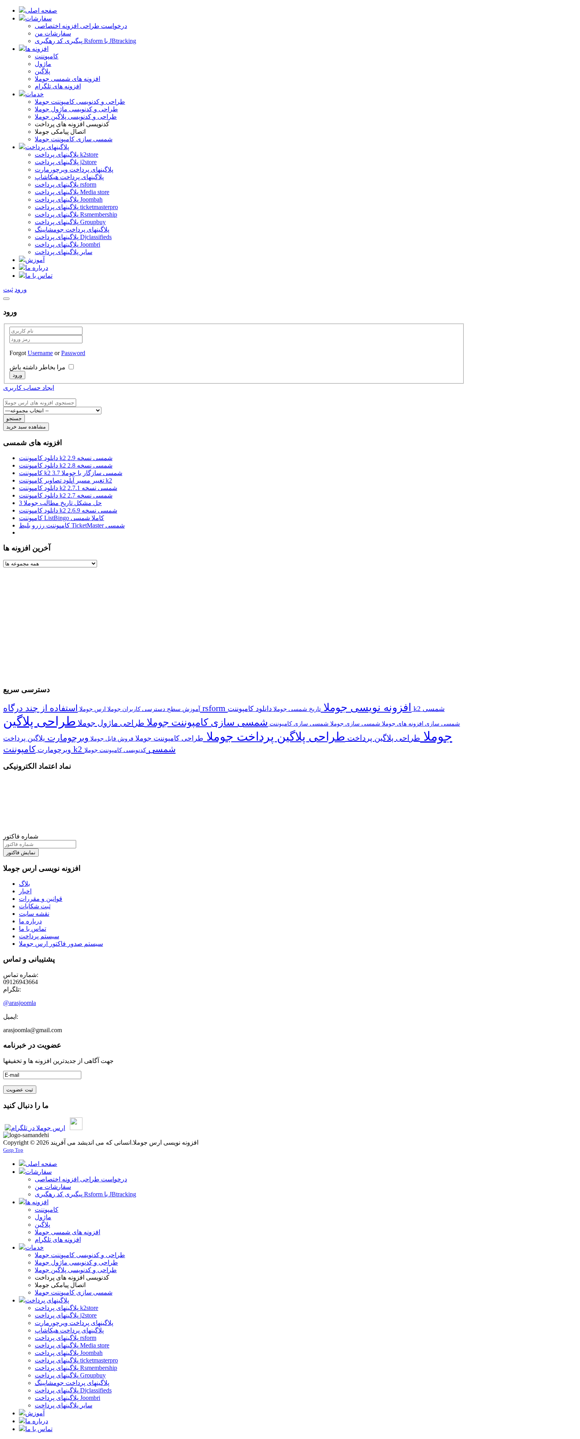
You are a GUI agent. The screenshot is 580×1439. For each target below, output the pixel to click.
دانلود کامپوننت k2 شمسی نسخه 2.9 (65, 458)
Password (73, 353)
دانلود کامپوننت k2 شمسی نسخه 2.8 (65, 465)
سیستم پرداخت (39, 936)
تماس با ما (32, 928)
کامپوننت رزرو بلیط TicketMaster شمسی (72, 525)
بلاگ (24, 883)
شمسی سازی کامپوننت (298, 723)
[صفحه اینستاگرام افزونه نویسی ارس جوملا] (76, 1128)
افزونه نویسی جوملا (366, 707)
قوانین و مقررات (40, 898)
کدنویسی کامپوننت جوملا (115, 750)
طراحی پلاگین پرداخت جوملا (274, 736)
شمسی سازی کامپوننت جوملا (206, 722)
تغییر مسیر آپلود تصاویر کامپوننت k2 (65, 480)
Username (40, 353)
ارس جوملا (92, 708)
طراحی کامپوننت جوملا (168, 738)
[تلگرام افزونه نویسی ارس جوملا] (35, 1128)
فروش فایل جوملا (111, 738)
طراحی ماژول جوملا (110, 723)
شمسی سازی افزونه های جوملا (420, 723)
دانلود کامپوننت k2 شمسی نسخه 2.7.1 (68, 488)
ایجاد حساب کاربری (28, 387)
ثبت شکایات (35, 906)
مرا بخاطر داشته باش (37, 367)
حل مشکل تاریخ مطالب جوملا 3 (60, 503)
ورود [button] (21, 289)
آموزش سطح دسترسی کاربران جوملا (153, 708)
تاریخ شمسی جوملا (296, 708)
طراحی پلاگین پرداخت (382, 738)
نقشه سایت (34, 913)
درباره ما (30, 921)
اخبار (25, 891)
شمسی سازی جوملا (354, 723)
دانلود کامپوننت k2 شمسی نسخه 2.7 (65, 495)
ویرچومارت (67, 738)
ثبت (8, 289)
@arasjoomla (19, 1002)
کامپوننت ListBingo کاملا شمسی (61, 518)
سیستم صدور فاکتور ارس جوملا (61, 943)
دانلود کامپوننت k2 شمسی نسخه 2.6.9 (68, 510)
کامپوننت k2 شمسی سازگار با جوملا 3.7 (70, 473)
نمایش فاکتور (21, 852)
